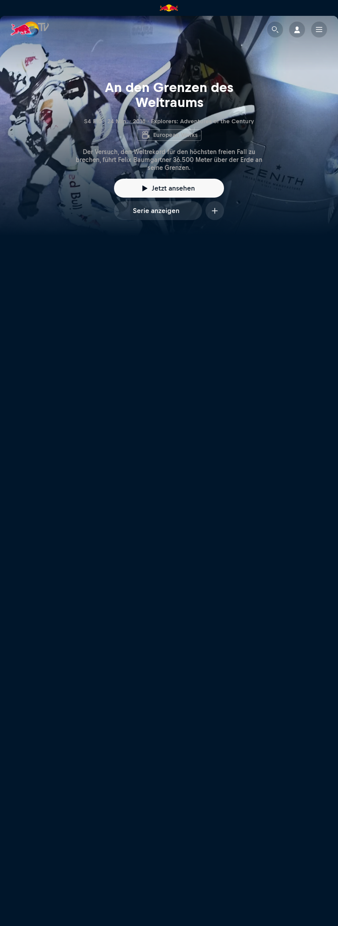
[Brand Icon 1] (169, 8)
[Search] (275, 29)
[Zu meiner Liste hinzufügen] (215, 210)
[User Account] (297, 29)
